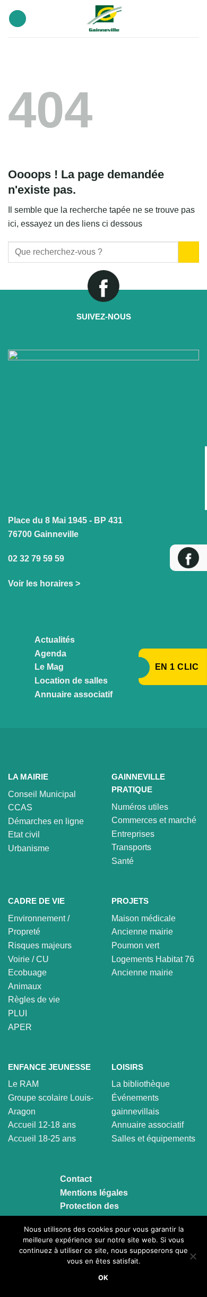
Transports (131, 847)
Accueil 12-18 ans (42, 1124)
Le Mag (49, 666)
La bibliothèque (140, 1083)
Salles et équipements (153, 1138)
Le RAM (23, 1083)
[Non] (192, 1259)
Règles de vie (34, 999)
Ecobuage (27, 972)
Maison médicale (143, 918)
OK (103, 1278)
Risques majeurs (40, 945)
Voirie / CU (28, 959)
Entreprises (132, 833)
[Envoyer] (188, 251)
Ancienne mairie (142, 931)
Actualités (54, 639)
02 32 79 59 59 (36, 558)
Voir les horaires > (44, 583)
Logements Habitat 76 (152, 959)
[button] (17, 19)
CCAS (20, 807)
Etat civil (24, 834)
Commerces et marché (153, 820)
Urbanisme (28, 848)
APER (20, 1027)
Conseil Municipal (42, 794)
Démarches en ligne (46, 821)
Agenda (50, 653)
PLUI (17, 1013)
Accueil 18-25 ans (42, 1138)
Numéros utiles (139, 806)
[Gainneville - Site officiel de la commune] (104, 18)
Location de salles (71, 680)
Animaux (24, 986)
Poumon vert (135, 945)
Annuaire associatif (73, 694)
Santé (122, 861)
